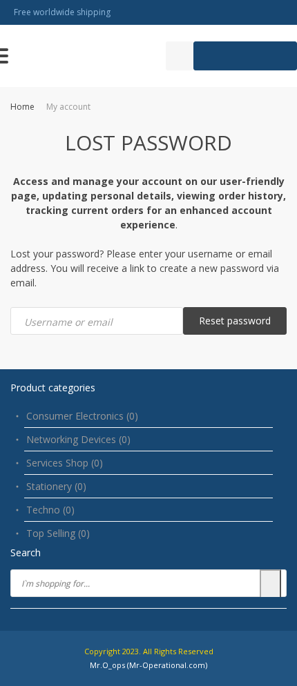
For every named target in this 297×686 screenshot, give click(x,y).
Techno (50, 509)
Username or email (68, 322)
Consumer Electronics (82, 415)
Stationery (56, 486)
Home (22, 106)
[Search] (270, 584)
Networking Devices (78, 439)
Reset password (235, 320)
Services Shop (64, 462)
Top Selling (58, 533)
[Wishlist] (179, 55)
